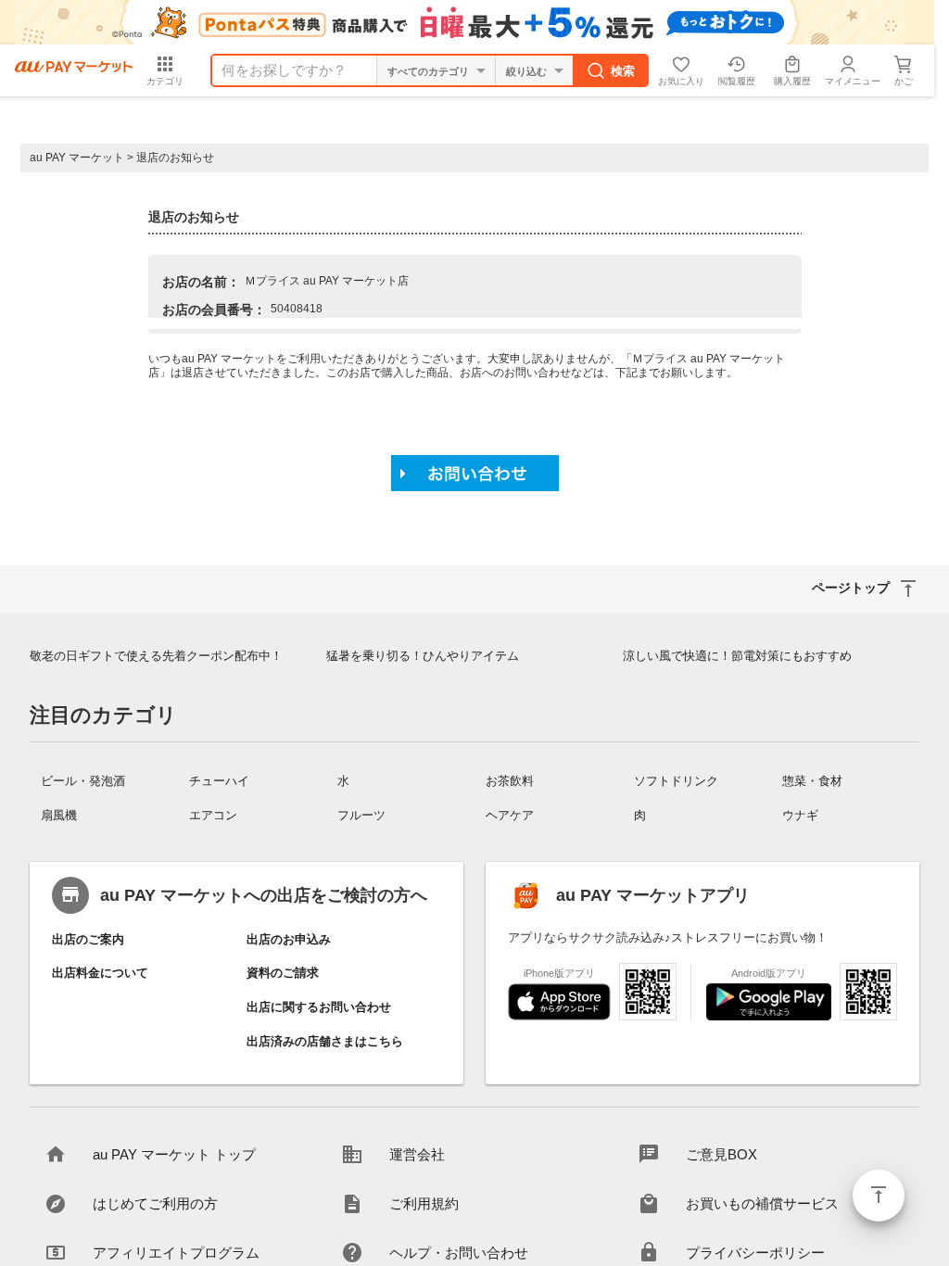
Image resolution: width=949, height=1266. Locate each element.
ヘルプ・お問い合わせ (458, 1252)
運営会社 (417, 1154)
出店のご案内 (88, 939)
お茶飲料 (510, 781)
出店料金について (100, 973)
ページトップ (879, 1196)
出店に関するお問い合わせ (319, 1007)
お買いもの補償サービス (762, 1203)
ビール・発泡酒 (83, 781)
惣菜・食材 (812, 781)
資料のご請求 (283, 973)
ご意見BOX (721, 1154)
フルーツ (361, 815)
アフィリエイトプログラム (176, 1252)
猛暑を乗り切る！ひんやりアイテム (422, 656)
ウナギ (800, 815)
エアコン (213, 815)
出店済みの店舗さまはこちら (325, 1041)
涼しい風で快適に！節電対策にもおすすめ (737, 656)
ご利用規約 (424, 1203)
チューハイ (219, 781)
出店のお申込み (289, 939)
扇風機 (59, 815)
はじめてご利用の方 (155, 1203)
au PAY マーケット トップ (174, 1154)
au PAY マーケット (77, 157)
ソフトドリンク (676, 781)
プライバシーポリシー (755, 1252)
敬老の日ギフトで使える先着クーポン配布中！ (156, 656)
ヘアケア (510, 815)
